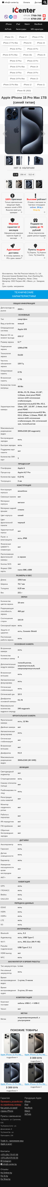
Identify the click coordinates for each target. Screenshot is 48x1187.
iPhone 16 (41, 43)
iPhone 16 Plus (16, 49)
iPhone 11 (41, 85)
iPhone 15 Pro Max (17, 67)
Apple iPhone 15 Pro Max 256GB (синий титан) (21, 1084)
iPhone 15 (41, 55)
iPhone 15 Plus (16, 61)
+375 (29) (32, 15)
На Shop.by (5, 1179)
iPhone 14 (34, 67)
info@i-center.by (12, 2)
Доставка (39, 2)
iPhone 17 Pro (37, 37)
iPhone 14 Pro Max (17, 79)
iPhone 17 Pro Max (10, 43)
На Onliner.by (6, 1173)
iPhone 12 (27, 85)
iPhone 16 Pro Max (10, 55)
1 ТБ (15, 174)
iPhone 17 (23, 37)
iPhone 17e (9, 37)
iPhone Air (27, 43)
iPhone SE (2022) (24, 91)
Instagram (6, 1161)
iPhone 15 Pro (32, 61)
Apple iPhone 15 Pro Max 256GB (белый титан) (21, 1054)
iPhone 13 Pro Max (10, 85)
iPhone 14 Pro (32, 73)
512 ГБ (31, 174)
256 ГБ (23, 174)
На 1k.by (4, 1176)
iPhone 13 (34, 79)
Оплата (26, 2)
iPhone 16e (27, 55)
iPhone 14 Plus (16, 73)
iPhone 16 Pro (32, 49)
